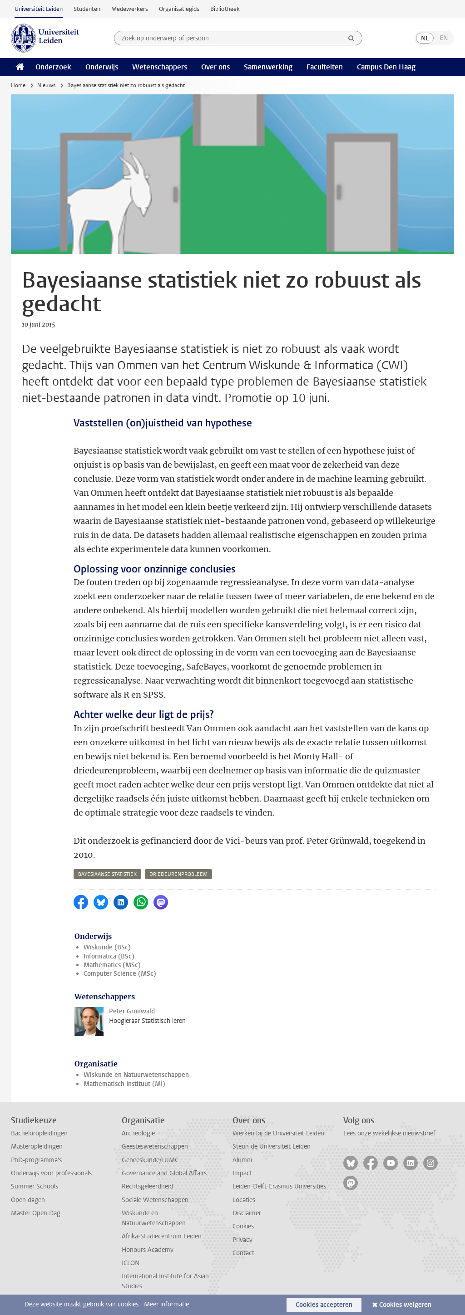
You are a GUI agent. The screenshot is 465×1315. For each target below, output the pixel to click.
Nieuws (46, 85)
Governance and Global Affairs (164, 1173)
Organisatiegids (179, 9)
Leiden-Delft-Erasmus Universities (279, 1186)
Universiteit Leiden (39, 9)
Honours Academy (147, 1250)
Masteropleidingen (37, 1146)
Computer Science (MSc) (120, 973)
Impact (242, 1173)
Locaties (243, 1200)
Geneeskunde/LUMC (150, 1160)
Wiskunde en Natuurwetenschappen (136, 1075)
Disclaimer (246, 1213)
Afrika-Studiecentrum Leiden (162, 1236)
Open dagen (28, 1200)
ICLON (130, 1263)
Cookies (243, 1226)
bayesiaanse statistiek (107, 874)
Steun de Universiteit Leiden (271, 1146)
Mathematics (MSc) (112, 965)
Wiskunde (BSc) (107, 947)
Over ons (215, 67)
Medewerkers (129, 9)
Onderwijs (101, 67)
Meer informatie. (167, 1304)
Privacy (242, 1240)
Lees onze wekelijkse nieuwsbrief (389, 1133)
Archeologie (138, 1133)
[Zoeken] (351, 38)
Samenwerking (268, 67)
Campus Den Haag (386, 67)
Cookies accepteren (324, 1304)
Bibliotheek (225, 9)
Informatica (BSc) (109, 956)
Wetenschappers (159, 67)
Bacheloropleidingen (39, 1133)
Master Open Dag (35, 1213)
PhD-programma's (36, 1160)
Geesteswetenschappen (155, 1146)
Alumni (242, 1160)
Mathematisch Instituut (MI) (124, 1084)
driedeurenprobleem (178, 874)
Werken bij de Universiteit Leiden (278, 1133)
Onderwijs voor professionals (51, 1173)
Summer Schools (34, 1186)
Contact (243, 1253)
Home (18, 85)
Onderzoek (53, 67)
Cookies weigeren (405, 1304)
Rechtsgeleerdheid (147, 1186)
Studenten (87, 9)
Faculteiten (325, 67)
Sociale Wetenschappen (155, 1200)
